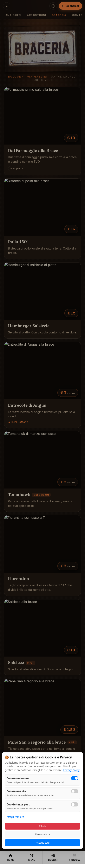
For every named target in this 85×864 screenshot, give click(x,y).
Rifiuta (42, 826)
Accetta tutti (43, 842)
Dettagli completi (14, 817)
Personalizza (42, 834)
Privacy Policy (71, 770)
